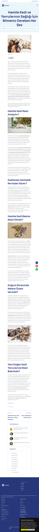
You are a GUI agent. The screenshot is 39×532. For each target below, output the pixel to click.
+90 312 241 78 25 (5, 1)
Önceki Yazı (10, 412)
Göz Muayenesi (22, 505)
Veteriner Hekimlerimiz (4, 505)
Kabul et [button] (22, 529)
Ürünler (2, 507)
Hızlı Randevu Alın (35, 1)
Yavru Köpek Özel (15, 472)
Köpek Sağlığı (15, 466)
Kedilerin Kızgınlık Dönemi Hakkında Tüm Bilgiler (17, 105)
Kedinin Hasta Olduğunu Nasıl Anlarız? (21, 432)
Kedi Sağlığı (14, 457)
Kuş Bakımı (14, 468)
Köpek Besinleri (15, 461)
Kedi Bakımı (12, 28)
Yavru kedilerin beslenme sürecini (19, 387)
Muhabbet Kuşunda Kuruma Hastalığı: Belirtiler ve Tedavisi (23, 512)
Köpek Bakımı (15, 459)
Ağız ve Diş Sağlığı (22, 507)
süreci (28, 241)
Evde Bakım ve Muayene (4, 514)
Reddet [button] (26, 529)
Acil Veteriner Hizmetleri (5, 511)
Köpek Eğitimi (15, 463)
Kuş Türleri (14, 470)
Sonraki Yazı (28, 412)
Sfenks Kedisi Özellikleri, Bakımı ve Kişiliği (22, 442)
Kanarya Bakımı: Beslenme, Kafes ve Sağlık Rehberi (23, 517)
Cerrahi (21, 500)
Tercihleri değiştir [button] (31, 529)
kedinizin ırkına (11, 206)
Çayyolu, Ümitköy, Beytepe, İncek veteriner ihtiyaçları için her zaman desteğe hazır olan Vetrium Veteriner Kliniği (19, 96)
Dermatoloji (22, 502)
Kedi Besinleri (15, 455)
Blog (8, 28)
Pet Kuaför (3, 519)
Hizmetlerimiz (3, 502)
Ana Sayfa (4, 28)
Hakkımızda (3, 500)
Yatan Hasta (3, 516)
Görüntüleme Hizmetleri (4, 512)
